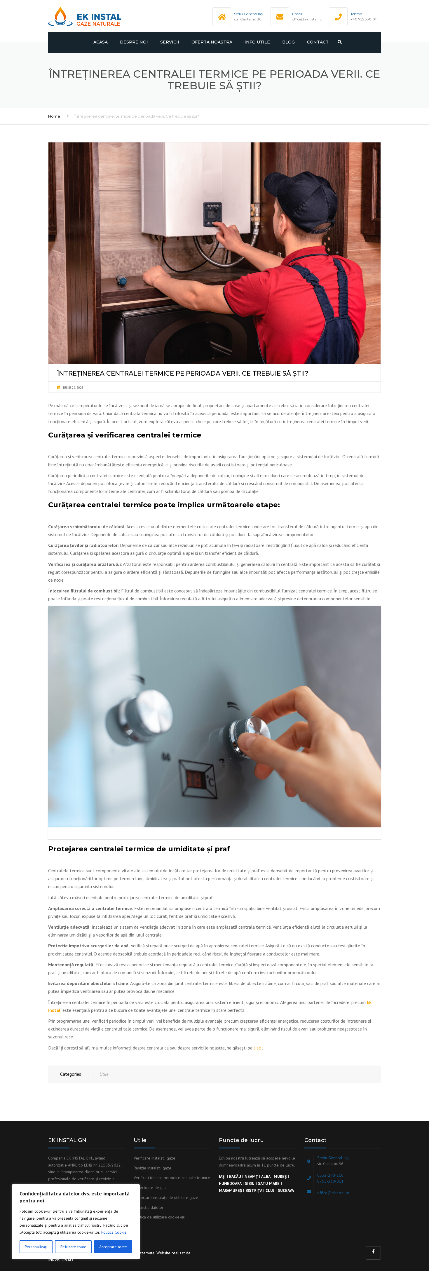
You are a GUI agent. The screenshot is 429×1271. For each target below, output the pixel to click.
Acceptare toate (113, 1246)
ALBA (265, 1176)
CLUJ (270, 1190)
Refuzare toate (73, 1246)
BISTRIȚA (253, 1190)
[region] (76, 1221)
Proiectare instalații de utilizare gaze (166, 1197)
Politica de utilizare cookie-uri (159, 1217)
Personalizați (36, 1246)
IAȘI (222, 1176)
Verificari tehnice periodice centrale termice (172, 1177)
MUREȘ (281, 1176)
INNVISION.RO (60, 1260)
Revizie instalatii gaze (152, 1168)
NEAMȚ (251, 1176)
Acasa (100, 42)
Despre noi (134, 42)
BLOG (288, 42)
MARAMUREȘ (230, 1190)
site (258, 1048)
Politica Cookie (114, 1232)
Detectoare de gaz (150, 1187)
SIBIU (249, 1183)
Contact (318, 42)
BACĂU (235, 1176)
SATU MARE (269, 1183)
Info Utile (257, 42)
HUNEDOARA (230, 1183)
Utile (104, 1074)
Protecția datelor (148, 1207)
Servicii (169, 42)
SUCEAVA (286, 1190)
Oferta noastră (211, 42)
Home (54, 116)
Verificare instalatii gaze (154, 1158)
